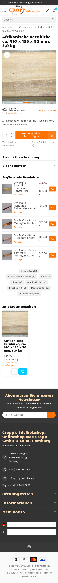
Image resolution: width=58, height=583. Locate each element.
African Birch (29, 271)
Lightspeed (35, 572)
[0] (54, 10)
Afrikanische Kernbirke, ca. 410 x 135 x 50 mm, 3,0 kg (15, 345)
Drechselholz (36, 282)
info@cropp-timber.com (22, 478)
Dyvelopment (29, 576)
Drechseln (17, 288)
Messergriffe (40, 288)
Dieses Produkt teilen (43, 142)
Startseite (7, 27)
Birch (45, 276)
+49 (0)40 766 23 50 (20, 469)
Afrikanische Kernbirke (21, 276)
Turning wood (29, 293)
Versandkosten (14, 113)
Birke (17, 282)
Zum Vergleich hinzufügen (9, 144)
